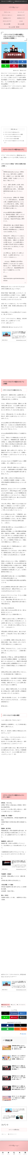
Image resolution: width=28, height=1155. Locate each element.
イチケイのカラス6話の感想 (12, 138)
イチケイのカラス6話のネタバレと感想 (13, 134)
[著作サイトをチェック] (7, 1025)
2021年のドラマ (6, 1004)
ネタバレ (4, 1006)
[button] (22, 66)
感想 (10, 1006)
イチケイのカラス (21, 1004)
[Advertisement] (14, 108)
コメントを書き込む (14, 1129)
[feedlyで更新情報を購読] (7, 1029)
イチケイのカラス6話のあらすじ (12, 132)
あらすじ (14, 1004)
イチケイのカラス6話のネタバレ (13, 136)
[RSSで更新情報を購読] (20, 1029)
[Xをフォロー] (20, 1025)
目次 (12, 129)
